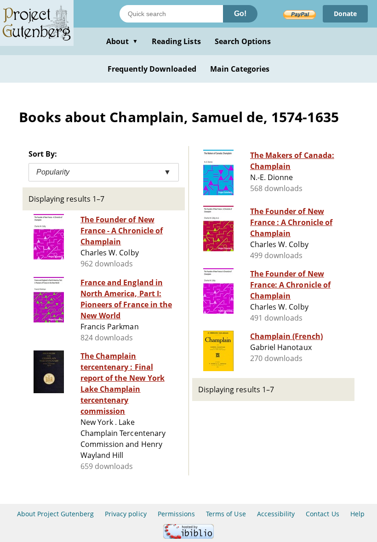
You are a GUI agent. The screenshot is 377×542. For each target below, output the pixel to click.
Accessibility (276, 513)
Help (357, 513)
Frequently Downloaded (152, 69)
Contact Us (322, 513)
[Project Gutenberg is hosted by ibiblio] (188, 536)
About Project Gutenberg (55, 513)
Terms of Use (226, 513)
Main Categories (240, 69)
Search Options (243, 41)
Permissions (176, 513)
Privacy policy (126, 513)
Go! (240, 13)
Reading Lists (176, 41)
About (122, 41)
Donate (345, 13)
